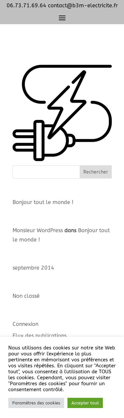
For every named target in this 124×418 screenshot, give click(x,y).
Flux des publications (39, 336)
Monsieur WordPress (38, 230)
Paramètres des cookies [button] (36, 402)
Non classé (26, 296)
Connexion (25, 324)
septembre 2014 (33, 268)
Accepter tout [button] (85, 402)
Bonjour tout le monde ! (43, 202)
